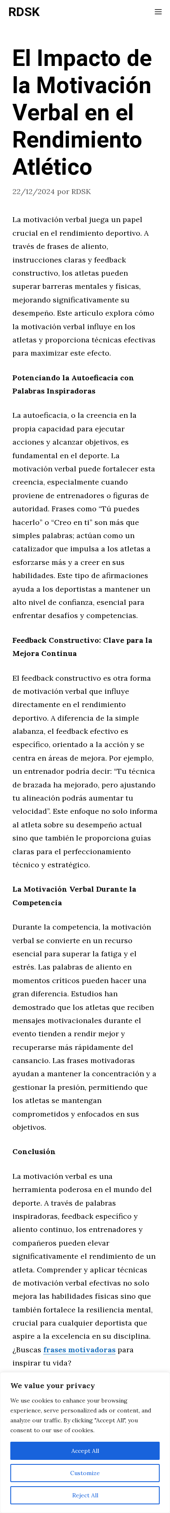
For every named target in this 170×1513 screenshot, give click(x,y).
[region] (85, 1442)
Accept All (85, 1450)
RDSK (24, 12)
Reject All (85, 1495)
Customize (85, 1473)
